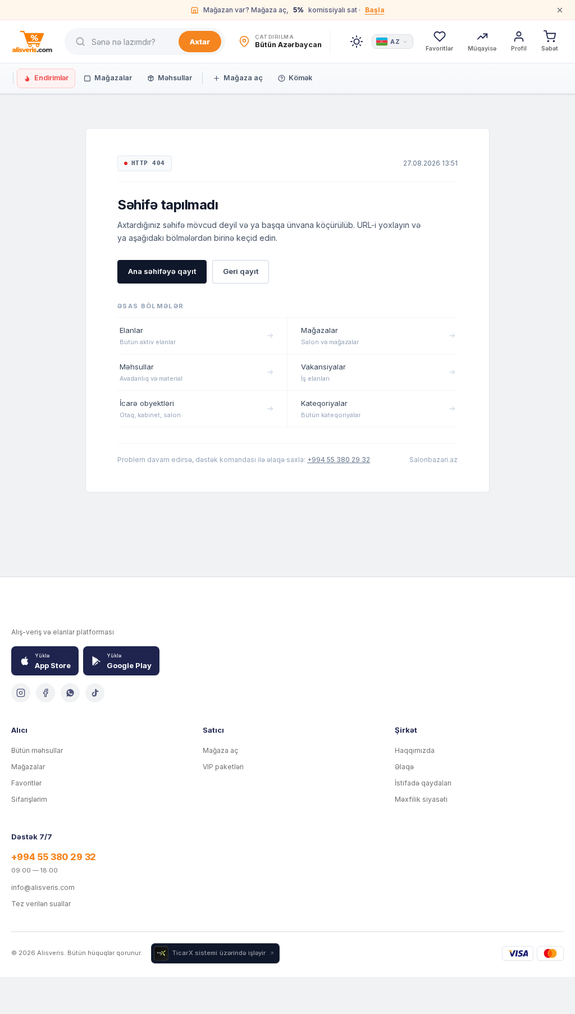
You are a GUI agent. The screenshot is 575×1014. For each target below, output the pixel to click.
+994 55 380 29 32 (338, 459)
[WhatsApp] (70, 692)
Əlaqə (404, 766)
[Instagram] (20, 692)
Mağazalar (113, 78)
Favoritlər (26, 783)
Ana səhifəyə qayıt (162, 271)
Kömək (300, 78)
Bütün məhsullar (37, 750)
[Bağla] (560, 10)
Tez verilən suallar (41, 903)
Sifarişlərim (29, 799)
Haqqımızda (415, 750)
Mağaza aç (243, 78)
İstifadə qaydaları (423, 783)
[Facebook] (45, 692)
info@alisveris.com (43, 887)
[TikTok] (94, 692)
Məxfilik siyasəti (421, 799)
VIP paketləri (223, 766)
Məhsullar (175, 78)
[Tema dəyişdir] (356, 41)
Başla (375, 10)
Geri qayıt (240, 271)
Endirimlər (51, 78)
